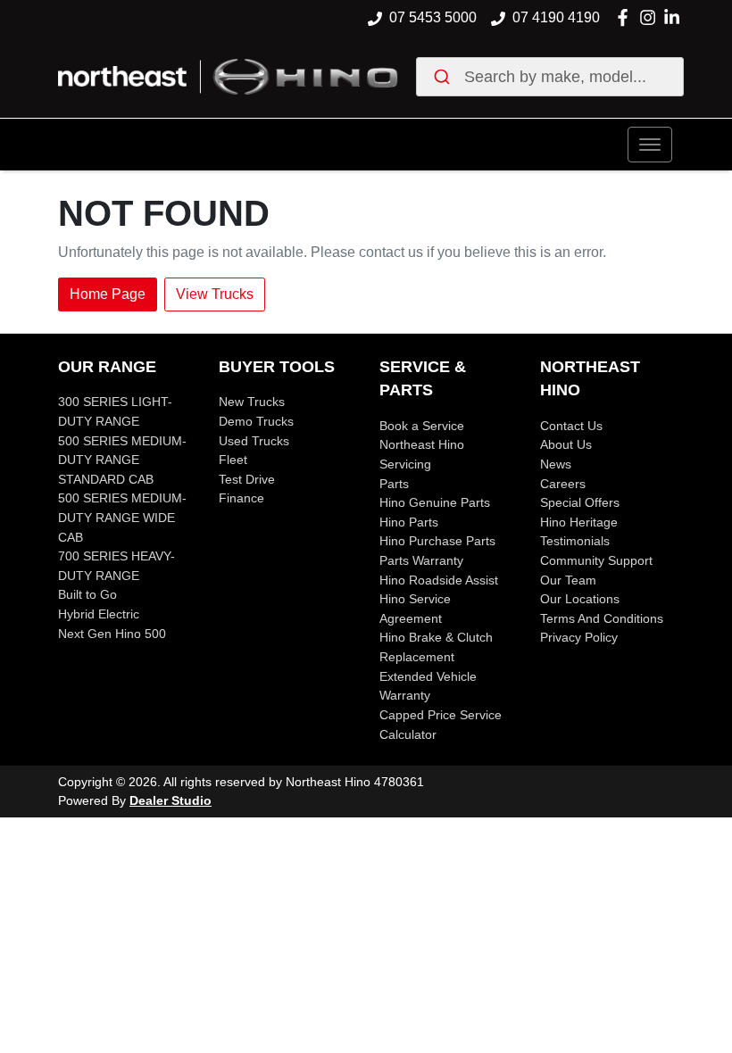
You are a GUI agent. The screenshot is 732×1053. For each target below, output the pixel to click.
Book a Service (421, 426)
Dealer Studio (170, 800)
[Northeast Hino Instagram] (651, 17)
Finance (241, 498)
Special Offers (580, 502)
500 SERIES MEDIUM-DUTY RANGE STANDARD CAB (122, 460)
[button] (650, 144)
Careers (563, 484)
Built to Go (87, 594)
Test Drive (247, 479)
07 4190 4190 (556, 17)
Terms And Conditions (601, 618)
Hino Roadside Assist (438, 580)
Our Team (568, 580)
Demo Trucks (256, 421)
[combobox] (550, 76)
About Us (566, 444)
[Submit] (445, 76)
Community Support (596, 560)
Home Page (108, 294)
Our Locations (580, 599)
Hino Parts (408, 522)
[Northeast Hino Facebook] (626, 17)
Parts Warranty (421, 560)
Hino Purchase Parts (437, 541)
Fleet (233, 459)
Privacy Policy (579, 637)
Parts (394, 484)
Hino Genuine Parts (434, 502)
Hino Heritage (579, 522)
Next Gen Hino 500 (112, 633)
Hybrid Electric (98, 614)
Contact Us (571, 426)
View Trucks (215, 294)
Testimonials (575, 541)
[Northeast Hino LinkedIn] (675, 17)
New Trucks (252, 401)
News (555, 464)
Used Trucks (254, 441)
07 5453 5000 (433, 17)
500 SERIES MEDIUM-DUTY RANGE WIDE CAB (122, 517)
